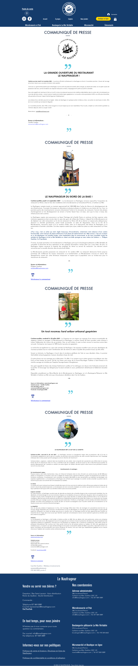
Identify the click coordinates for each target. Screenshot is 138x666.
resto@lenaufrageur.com (42, 111)
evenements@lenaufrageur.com (38, 124)
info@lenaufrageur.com (42, 633)
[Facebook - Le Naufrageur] (30, 19)
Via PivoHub (27, 609)
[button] (115, 19)
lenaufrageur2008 (41, 550)
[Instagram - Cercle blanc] (24, 19)
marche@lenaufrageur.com (81, 652)
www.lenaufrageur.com (51, 383)
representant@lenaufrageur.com (42, 607)
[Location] (27, 13)
